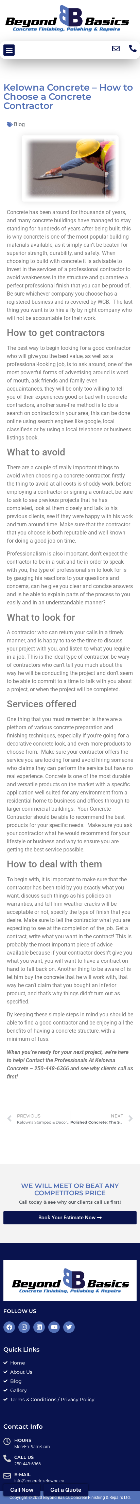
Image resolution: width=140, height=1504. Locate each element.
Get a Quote (65, 1489)
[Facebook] (9, 1327)
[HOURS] (7, 1441)
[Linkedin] (39, 1327)
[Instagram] (24, 1327)
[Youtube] (54, 1327)
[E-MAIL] (7, 1476)
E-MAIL (22, 1474)
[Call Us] (7, 1458)
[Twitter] (69, 1327)
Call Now (21, 1489)
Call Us (24, 1457)
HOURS (22, 1440)
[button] (9, 50)
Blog (19, 124)
